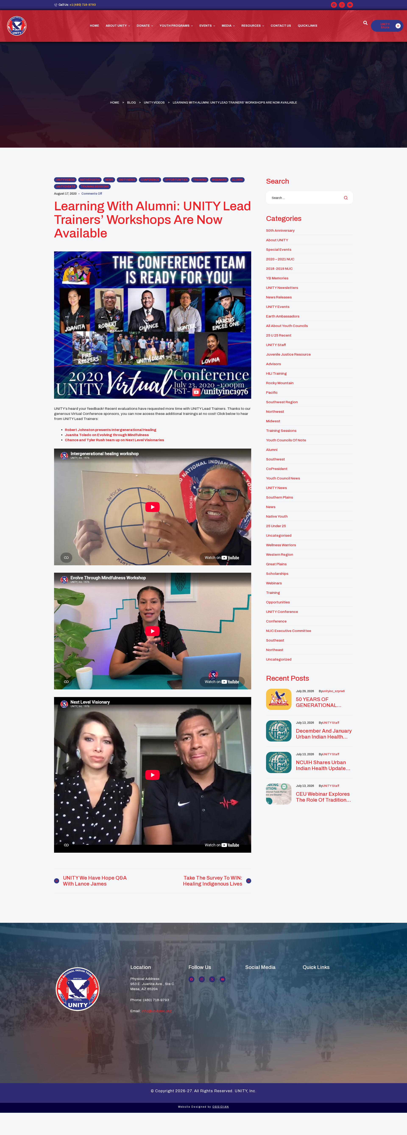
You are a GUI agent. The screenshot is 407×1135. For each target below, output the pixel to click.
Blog (131, 102)
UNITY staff (330, 722)
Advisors (273, 364)
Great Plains (276, 564)
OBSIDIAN (220, 1106)
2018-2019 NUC (279, 269)
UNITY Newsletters (282, 288)
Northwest (275, 412)
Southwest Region (282, 402)
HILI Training (276, 373)
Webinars (219, 179)
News (109, 179)
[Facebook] (334, 5)
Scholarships (277, 574)
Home (114, 102)
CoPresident (276, 469)
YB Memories (277, 278)
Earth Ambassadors (282, 316)
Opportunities (176, 179)
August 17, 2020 (65, 193)
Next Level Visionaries (145, 440)
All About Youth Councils (287, 326)
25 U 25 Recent (278, 335)
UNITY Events (65, 186)
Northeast (274, 650)
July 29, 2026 (305, 691)
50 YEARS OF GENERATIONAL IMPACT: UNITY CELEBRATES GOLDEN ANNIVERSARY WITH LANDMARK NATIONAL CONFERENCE (324, 702)
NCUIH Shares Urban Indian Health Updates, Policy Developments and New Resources (323, 765)
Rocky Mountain (280, 383)
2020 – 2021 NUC (280, 259)
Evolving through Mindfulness (123, 435)
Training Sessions (95, 186)
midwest (273, 421)
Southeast (275, 640)
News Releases (279, 297)
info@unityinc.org (157, 1011)
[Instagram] (342, 5)
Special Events (278, 250)
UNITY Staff (276, 345)
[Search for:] (309, 198)
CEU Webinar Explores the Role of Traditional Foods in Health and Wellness (323, 797)
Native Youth (90, 179)
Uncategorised (278, 536)
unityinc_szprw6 (333, 691)
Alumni (237, 179)
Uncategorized (278, 659)
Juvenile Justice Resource (288, 354)
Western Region (279, 555)
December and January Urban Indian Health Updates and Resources (324, 734)
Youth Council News (283, 478)
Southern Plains (279, 497)
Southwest (275, 459)
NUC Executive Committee (288, 631)
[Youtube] (350, 5)
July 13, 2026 (305, 722)
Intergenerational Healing (134, 430)
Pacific (272, 393)
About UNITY (277, 240)
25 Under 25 (276, 526)
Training (199, 179)
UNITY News (127, 179)
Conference (150, 179)
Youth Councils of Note (286, 440)
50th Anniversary (280, 231)
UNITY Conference (282, 612)
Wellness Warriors (281, 545)
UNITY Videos (154, 102)
